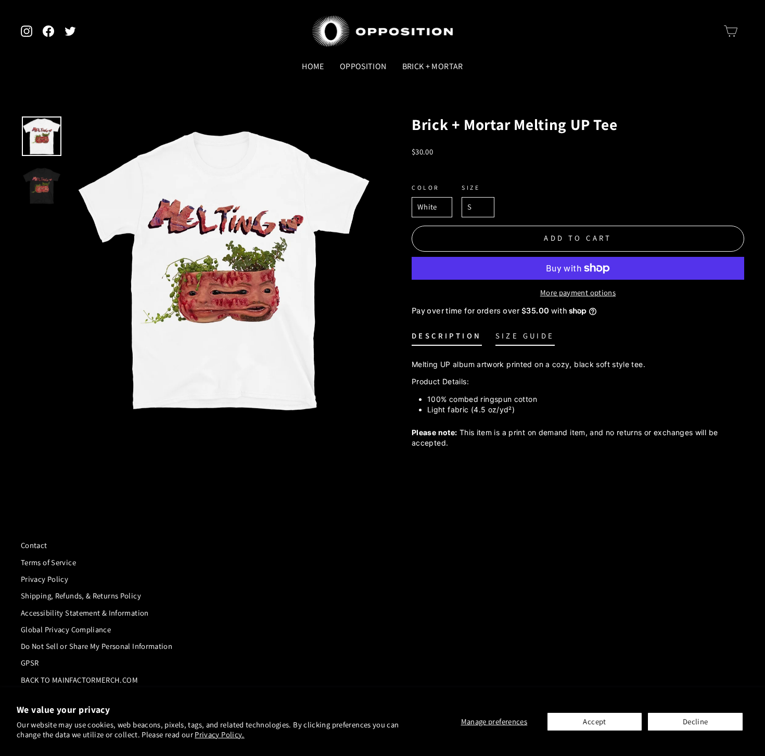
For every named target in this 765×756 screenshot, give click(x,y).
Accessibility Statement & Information (85, 613)
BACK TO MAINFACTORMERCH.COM (79, 680)
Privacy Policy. (220, 734)
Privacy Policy (44, 579)
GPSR (30, 663)
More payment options (578, 292)
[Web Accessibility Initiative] (4, 744)
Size (471, 187)
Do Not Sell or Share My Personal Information (96, 646)
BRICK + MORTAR (432, 66)
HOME (313, 66)
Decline (695, 721)
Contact (34, 545)
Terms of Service (48, 562)
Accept (594, 721)
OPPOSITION (363, 66)
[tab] (447, 338)
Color (426, 187)
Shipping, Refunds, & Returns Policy (81, 596)
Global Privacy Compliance (66, 629)
